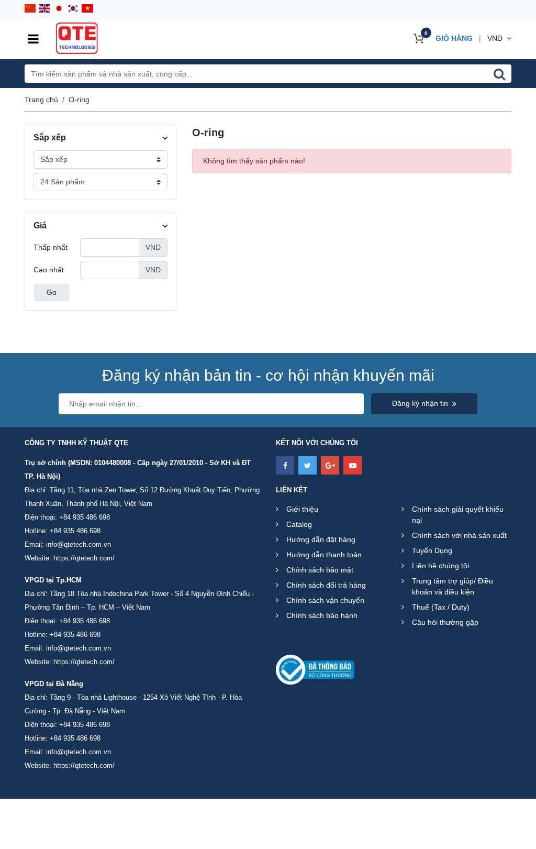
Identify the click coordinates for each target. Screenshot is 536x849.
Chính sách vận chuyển (325, 600)
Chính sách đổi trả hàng (326, 585)
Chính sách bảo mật (319, 570)
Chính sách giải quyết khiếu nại (458, 514)
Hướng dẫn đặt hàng (320, 539)
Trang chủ (41, 99)
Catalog (299, 524)
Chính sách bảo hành (322, 615)
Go (52, 292)
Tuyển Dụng (432, 550)
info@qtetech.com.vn (78, 544)
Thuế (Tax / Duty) (441, 607)
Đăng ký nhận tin (420, 403)
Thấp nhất (51, 247)
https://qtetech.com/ (84, 558)
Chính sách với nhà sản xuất (459, 535)
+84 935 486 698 (84, 517)
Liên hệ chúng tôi (440, 565)
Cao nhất (49, 270)
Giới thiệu (302, 509)
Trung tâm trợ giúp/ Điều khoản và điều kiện (452, 586)
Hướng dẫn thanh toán (324, 554)
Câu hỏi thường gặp (445, 622)
